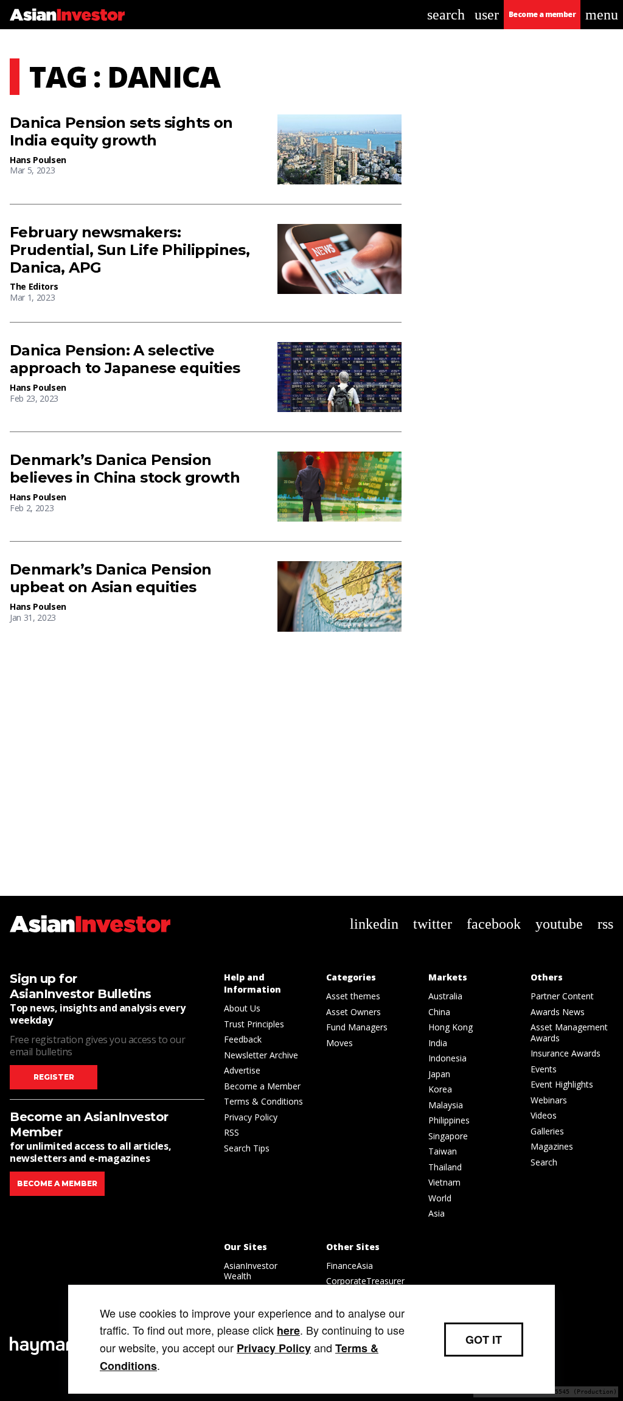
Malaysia (445, 1105)
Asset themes (353, 996)
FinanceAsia (349, 1265)
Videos (544, 1115)
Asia (436, 1213)
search (446, 15)
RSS (231, 1132)
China (439, 1012)
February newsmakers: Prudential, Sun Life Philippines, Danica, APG (129, 250)
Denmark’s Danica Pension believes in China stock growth (125, 469)
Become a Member (262, 1086)
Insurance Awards (565, 1053)
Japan (439, 1074)
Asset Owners (353, 1012)
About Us (242, 1008)
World (439, 1198)
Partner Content (562, 996)
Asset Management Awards (569, 1032)
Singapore (448, 1136)
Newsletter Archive (261, 1055)
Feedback (243, 1039)
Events (544, 1069)
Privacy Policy (250, 1117)
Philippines (449, 1120)
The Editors (34, 286)
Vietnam (444, 1182)
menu (601, 15)
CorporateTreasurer (365, 1281)
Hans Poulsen (38, 160)
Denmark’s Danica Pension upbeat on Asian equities (111, 578)
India (437, 1043)
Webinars (549, 1100)
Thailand (445, 1167)
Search (544, 1162)
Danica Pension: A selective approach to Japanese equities (125, 359)
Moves (339, 1043)
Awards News (558, 1012)
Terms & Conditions (263, 1101)
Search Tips (247, 1148)
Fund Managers (357, 1027)
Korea (440, 1089)
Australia (445, 996)
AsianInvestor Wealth (250, 1271)
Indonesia (447, 1058)
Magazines (552, 1146)
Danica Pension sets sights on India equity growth (121, 131)
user (487, 15)
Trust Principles (254, 1024)
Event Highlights (562, 1084)
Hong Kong (450, 1027)
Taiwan (442, 1151)
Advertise (242, 1070)
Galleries (547, 1131)
